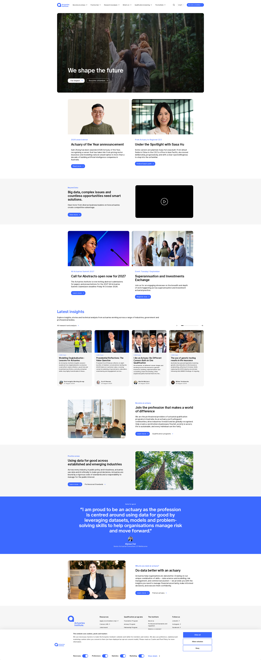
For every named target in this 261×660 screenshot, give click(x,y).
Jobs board (104, 627)
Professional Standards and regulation (157, 625)
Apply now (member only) (108, 621)
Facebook (175, 627)
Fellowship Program (130, 627)
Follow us (176, 617)
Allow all (197, 635)
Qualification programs (133, 617)
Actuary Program (129, 624)
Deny (197, 648)
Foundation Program (131, 621)
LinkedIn (175, 621)
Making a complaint (154, 629)
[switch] (105, 656)
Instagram (175, 624)
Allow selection (197, 641)
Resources (104, 617)
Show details (152, 656)
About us (151, 621)
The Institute (153, 617)
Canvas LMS (104, 624)
